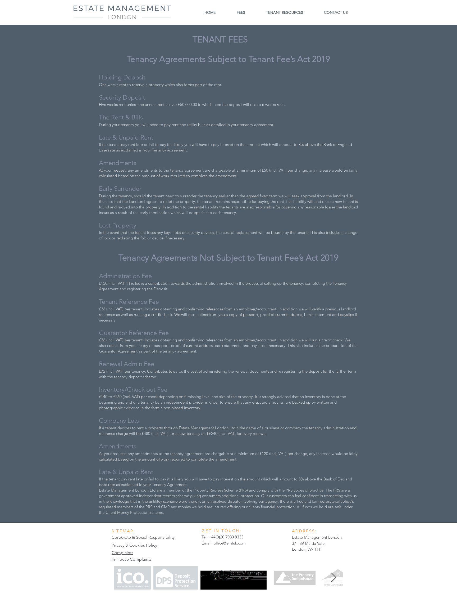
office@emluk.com (230, 543)
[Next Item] (334, 578)
